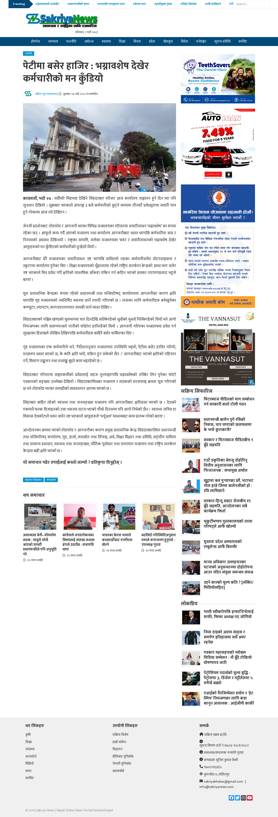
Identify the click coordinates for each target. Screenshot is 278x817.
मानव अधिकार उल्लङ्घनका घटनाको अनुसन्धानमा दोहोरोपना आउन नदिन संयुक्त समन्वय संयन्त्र (228, 567)
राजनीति (71, 41)
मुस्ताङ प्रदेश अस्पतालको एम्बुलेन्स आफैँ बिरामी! (223, 544)
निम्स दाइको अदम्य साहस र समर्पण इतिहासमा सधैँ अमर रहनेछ (225, 637)
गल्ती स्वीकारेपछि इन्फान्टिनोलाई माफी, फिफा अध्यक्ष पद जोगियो (229, 614)
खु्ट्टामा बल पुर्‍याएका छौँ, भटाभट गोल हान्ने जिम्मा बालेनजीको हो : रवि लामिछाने (228, 485)
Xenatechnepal (103, 810)
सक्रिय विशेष (120, 735)
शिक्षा (122, 41)
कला (28, 771)
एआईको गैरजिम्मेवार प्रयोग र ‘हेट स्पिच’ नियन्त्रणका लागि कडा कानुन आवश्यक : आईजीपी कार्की (229, 698)
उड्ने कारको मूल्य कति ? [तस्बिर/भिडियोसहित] (228, 585)
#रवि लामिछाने (213, 4)
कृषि (28, 735)
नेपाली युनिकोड (122, 764)
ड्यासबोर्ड (118, 771)
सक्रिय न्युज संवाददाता (46, 94)
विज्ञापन (117, 749)
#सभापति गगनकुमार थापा (110, 4)
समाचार (53, 41)
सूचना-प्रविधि (222, 41)
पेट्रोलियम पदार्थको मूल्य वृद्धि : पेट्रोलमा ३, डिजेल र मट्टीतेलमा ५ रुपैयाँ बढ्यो (228, 677)
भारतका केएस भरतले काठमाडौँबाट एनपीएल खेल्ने (117, 540)
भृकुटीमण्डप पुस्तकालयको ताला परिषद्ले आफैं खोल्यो (228, 524)
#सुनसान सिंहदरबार (33, 480)
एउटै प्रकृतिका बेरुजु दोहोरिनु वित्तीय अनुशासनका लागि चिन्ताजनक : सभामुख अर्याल (225, 465)
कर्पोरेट (243, 41)
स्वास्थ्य (106, 41)
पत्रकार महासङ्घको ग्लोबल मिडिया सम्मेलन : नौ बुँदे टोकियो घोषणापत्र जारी (228, 657)
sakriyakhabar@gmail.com (223, 781)
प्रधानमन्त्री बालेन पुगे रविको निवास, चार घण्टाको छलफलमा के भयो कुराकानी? (228, 424)
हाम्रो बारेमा (119, 742)
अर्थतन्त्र (89, 41)
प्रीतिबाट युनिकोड (123, 756)
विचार (137, 41)
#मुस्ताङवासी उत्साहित (47, 4)
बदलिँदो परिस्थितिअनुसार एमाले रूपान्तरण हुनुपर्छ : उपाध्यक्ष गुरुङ (158, 540)
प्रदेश (152, 41)
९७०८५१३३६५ (213, 767)
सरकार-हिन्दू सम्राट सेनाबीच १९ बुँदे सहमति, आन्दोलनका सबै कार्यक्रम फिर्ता (227, 506)
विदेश (184, 41)
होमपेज (35, 41)
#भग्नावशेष (51, 480)
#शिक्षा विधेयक (188, 4)
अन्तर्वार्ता (30, 756)
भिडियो (29, 764)
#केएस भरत (139, 4)
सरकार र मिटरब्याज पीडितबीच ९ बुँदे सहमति (228, 442)
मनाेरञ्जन (201, 41)
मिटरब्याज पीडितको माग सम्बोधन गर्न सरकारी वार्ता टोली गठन (229, 402)
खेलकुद (168, 41)
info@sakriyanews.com (216, 787)
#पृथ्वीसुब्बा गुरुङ (163, 4)
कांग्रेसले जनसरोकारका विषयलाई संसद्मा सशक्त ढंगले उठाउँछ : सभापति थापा (78, 542)
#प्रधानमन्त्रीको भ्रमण (78, 4)
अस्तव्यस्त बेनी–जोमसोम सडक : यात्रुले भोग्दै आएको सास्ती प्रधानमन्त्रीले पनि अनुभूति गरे (40, 545)
